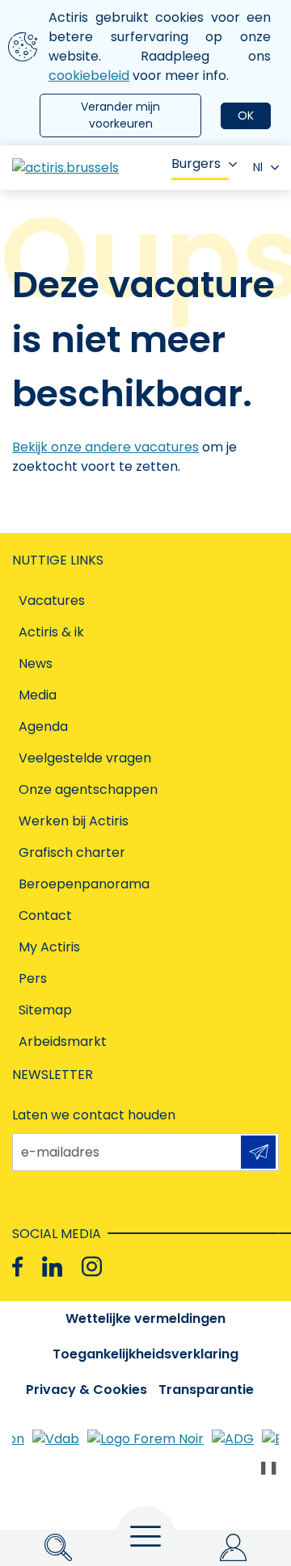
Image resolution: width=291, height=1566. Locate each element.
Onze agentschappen (88, 789)
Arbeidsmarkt (63, 1041)
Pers (33, 978)
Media (38, 695)
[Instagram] (92, 1267)
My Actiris (49, 947)
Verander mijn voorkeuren (120, 115)
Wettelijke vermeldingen (145, 1318)
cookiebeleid (88, 75)
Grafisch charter (72, 852)
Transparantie (206, 1389)
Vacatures (52, 600)
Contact (45, 915)
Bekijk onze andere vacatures (105, 447)
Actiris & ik (51, 632)
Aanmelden (258, 1152)
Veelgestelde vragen (85, 758)
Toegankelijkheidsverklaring (145, 1354)
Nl (258, 167)
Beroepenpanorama (84, 884)
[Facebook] (17, 1267)
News (36, 663)
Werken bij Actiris (74, 821)
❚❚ (268, 1467)
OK (246, 115)
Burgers (196, 163)
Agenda (43, 726)
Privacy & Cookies (86, 1389)
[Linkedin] (52, 1267)
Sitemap (45, 1010)
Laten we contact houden (93, 1115)
